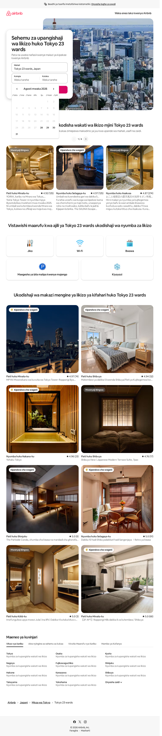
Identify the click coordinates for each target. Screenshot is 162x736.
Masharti (85, 730)
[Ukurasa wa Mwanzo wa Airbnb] (14, 13)
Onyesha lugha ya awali (103, 4)
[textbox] (25, 80)
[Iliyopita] (74, 139)
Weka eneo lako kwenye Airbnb (133, 13)
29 (47, 127)
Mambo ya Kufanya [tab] (111, 643)
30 (54, 127)
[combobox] (39, 69)
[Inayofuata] (85, 139)
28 (41, 127)
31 (17, 134)
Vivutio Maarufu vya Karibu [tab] (82, 643)
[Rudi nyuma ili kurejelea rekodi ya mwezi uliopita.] (17, 89)
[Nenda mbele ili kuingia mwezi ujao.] (53, 89)
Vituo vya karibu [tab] (14, 643)
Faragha (74, 730)
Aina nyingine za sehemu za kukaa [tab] (45, 643)
